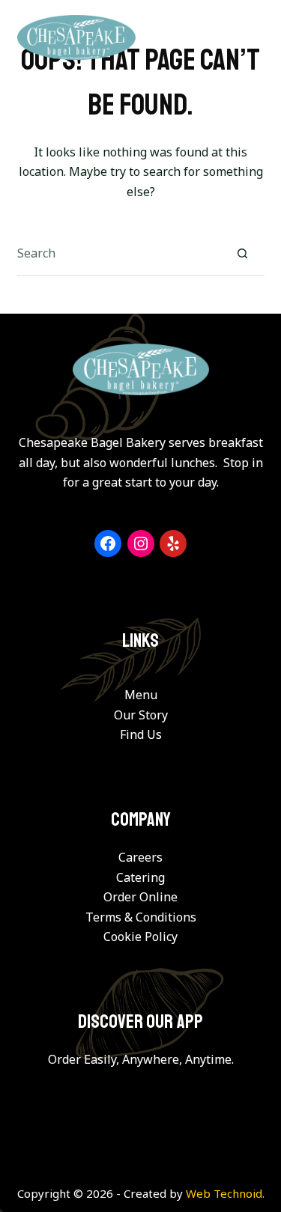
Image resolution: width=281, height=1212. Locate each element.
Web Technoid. (225, 1193)
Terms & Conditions (140, 917)
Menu (140, 694)
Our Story (141, 715)
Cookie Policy (140, 936)
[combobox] (119, 253)
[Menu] (255, 37)
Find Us (141, 734)
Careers (140, 857)
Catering (140, 877)
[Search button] (243, 253)
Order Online (140, 897)
